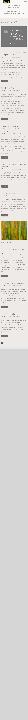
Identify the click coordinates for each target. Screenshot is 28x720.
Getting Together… (9, 193)
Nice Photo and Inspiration (7, 242)
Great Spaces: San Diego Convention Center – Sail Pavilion (11, 128)
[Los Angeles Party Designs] (5, 2)
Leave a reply (18, 57)
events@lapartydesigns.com (16, 14)
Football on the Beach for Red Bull (13, 250)
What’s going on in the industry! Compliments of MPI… (13, 53)
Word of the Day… (8, 88)
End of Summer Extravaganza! (13, 283)
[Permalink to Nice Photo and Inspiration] (14, 221)
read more (4, 81)
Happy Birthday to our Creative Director (13, 165)
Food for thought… (9, 314)
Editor (13, 57)
